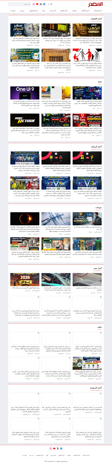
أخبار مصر (92, 292)
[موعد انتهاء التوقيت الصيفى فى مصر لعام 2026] (24, 283)
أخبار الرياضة (91, 173)
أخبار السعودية (88, 412)
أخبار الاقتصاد (92, 45)
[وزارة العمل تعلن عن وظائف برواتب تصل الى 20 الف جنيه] (87, 223)
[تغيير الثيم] (50, 4)
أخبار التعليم (94, 353)
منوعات (90, 232)
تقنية (94, 108)
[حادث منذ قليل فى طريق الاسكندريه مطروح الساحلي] (87, 283)
